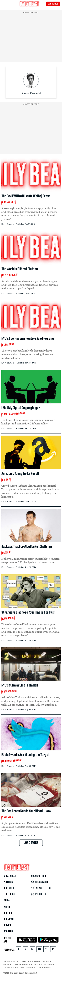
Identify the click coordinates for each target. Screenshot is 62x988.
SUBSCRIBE (53, 4)
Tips (24, 961)
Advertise (39, 961)
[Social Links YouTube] (39, 949)
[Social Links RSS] (46, 949)
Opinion (7, 925)
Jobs (30, 961)
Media (6, 900)
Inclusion (49, 965)
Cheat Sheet (9, 876)
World (7, 907)
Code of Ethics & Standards (28, 965)
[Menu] (8, 4)
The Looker (9, 894)
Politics (8, 882)
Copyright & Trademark (38, 968)
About (6, 961)
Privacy (7, 965)
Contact (15, 961)
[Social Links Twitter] (25, 949)
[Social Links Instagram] (32, 949)
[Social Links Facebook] (18, 949)
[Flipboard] (53, 949)
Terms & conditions (13, 968)
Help (48, 961)
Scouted (8, 931)
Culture (7, 913)
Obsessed (8, 888)
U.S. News (8, 919)
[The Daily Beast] (29, 4)
